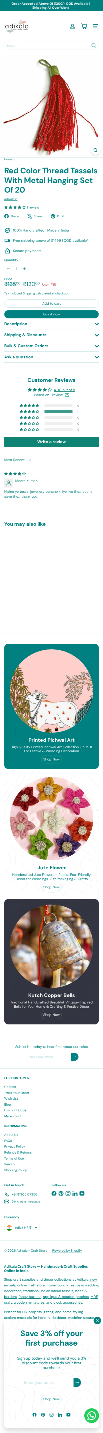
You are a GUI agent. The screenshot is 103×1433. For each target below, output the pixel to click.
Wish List (11, 1098)
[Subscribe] (77, 1382)
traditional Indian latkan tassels (48, 1291)
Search (9, 1164)
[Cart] (84, 26)
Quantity (11, 260)
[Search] (94, 45)
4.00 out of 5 (64, 390)
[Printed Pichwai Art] (51, 691)
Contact (10, 1087)
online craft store (31, 1285)
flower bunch (57, 1285)
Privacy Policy (14, 1146)
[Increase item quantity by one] (24, 269)
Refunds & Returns (18, 1152)
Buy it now (51, 314)
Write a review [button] (51, 441)
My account (13, 1116)
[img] (15, 474)
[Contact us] (91, 1415)
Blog (7, 1104)
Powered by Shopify (67, 1250)
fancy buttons (29, 1296)
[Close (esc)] (97, 1320)
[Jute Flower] (51, 818)
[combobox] (51, 45)
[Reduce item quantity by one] (8, 269)
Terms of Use (14, 1158)
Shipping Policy (15, 1170)
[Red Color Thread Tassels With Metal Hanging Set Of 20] (35, 572)
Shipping (29, 293)
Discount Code (15, 1110)
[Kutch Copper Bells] (51, 946)
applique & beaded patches (66, 1296)
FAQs (8, 1141)
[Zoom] (95, 150)
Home (8, 159)
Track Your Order (16, 1093)
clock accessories (68, 1302)
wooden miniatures (29, 1302)
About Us (11, 1135)
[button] (15, 207)
